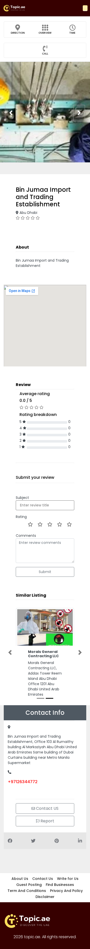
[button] (85, 8)
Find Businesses (60, 884)
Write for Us (67, 878)
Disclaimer (45, 896)
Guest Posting (29, 884)
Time (72, 33)
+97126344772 (23, 782)
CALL (45, 54)
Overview (45, 33)
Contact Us (42, 878)
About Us (20, 878)
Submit (45, 571)
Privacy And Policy (66, 890)
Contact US (46, 808)
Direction (18, 33)
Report (47, 821)
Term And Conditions (27, 890)
